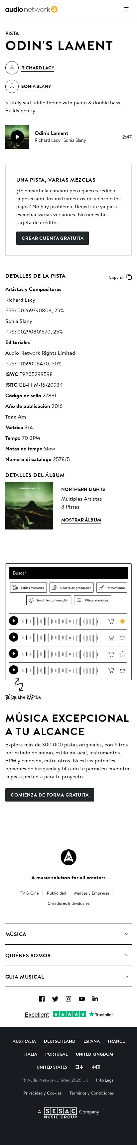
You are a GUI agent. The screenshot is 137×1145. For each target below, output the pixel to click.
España (91, 1041)
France (116, 1041)
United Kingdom (94, 1054)
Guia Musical (24, 976)
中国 (96, 1067)
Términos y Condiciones (91, 1093)
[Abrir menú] (126, 9)
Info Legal (105, 1080)
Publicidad (56, 893)
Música (16, 934)
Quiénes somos (28, 955)
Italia (30, 1054)
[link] (31, 9)
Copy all (116, 277)
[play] (17, 136)
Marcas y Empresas (91, 893)
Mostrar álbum (81, 520)
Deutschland (59, 1041)
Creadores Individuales (68, 903)
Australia (24, 1041)
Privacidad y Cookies (42, 1093)
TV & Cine (29, 893)
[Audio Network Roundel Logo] (68, 857)
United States (52, 1067)
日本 (79, 1067)
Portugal (56, 1054)
